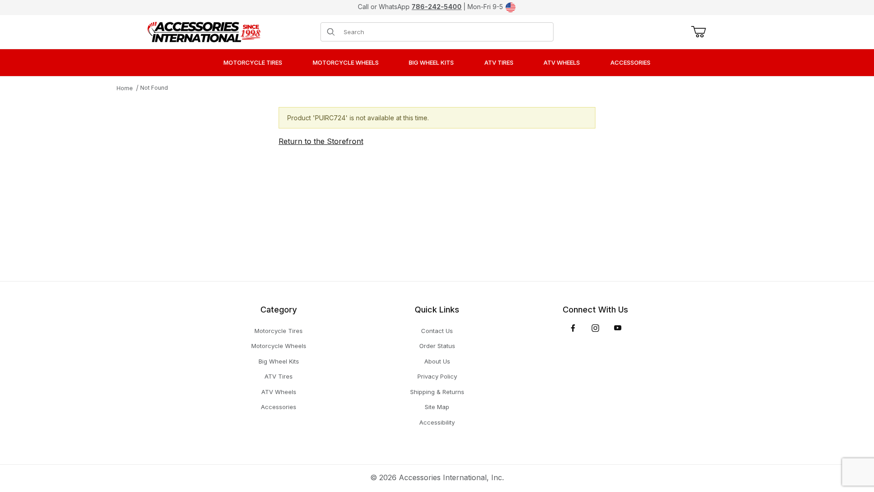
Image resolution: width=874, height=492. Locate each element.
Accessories (278, 406)
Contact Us (437, 330)
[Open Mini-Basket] (696, 32)
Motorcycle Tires (278, 330)
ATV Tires (278, 376)
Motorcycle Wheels (278, 345)
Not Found (154, 87)
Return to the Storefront (321, 141)
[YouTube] (617, 328)
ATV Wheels (278, 391)
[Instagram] (595, 328)
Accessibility (437, 422)
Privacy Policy (437, 376)
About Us (437, 361)
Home (125, 88)
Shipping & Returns (437, 391)
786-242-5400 (437, 6)
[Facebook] (573, 328)
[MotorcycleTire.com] (204, 31)
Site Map (437, 406)
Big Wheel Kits (279, 361)
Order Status (437, 345)
